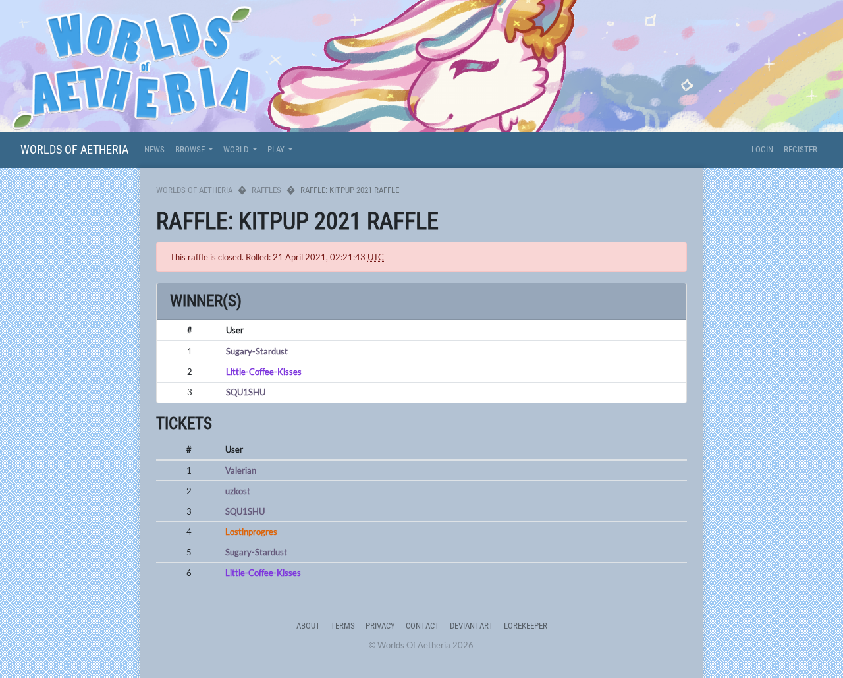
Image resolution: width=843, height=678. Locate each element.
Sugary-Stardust (257, 351)
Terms (343, 626)
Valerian (240, 470)
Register (800, 149)
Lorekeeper (525, 626)
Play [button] (276, 149)
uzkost (237, 491)
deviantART (471, 626)
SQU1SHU (245, 392)
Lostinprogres (251, 531)
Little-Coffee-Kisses (264, 371)
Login (762, 149)
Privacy (380, 626)
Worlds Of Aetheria (74, 149)
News (154, 149)
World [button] (236, 149)
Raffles (266, 190)
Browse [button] (191, 149)
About (308, 626)
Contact (422, 626)
